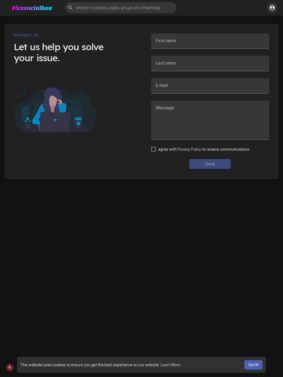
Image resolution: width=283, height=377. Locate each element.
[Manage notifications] (10, 367)
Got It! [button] (253, 365)
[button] (121, 7)
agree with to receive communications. (204, 149)
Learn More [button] (170, 365)
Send (210, 164)
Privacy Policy (189, 149)
